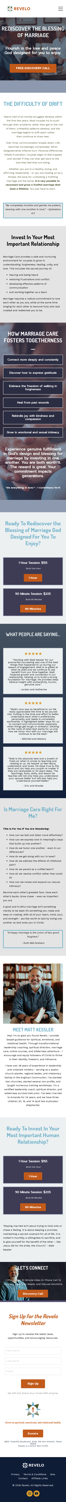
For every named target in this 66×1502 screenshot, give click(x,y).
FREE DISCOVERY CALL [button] (33, 68)
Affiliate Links (39, 1478)
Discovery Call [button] (33, 1293)
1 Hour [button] (33, 577)
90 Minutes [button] (33, 608)
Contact (23, 1478)
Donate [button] (33, 1433)
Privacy (15, 1474)
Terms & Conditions (34, 1474)
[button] (33, 576)
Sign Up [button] (33, 1383)
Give (52, 1474)
